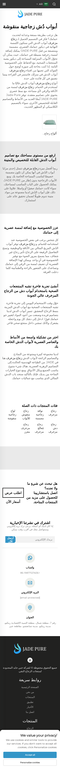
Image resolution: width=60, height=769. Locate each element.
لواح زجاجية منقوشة (12, 414)
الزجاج (30, 728)
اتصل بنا (30, 711)
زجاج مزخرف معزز (25, 428)
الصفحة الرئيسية (30, 687)
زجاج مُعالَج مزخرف (39, 428)
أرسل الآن (10, 539)
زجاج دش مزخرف (53, 428)
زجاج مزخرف (53, 412)
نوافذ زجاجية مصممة (40, 414)
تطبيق (30, 702)
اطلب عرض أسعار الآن (13, 494)
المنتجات (30, 697)
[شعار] (30, 13)
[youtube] (30, 660)
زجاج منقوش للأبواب (26, 414)
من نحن (30, 692)
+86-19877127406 (30, 572)
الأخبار (30, 707)
